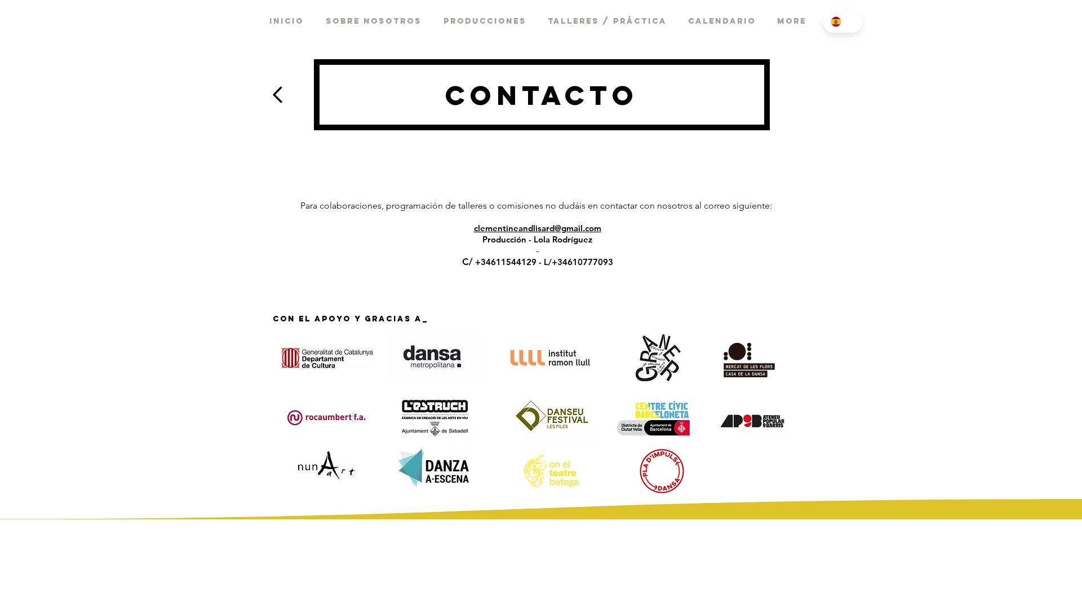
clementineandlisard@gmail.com (537, 228)
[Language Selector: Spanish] (843, 21)
